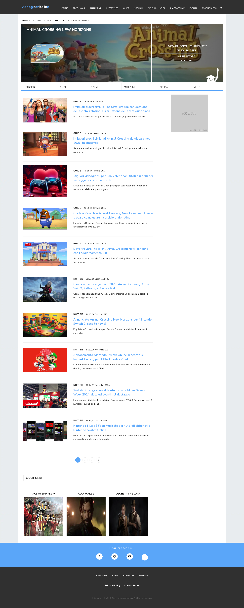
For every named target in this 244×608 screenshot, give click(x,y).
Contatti (128, 575)
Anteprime (130, 87)
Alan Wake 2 (86, 493)
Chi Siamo (101, 575)
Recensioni (29, 87)
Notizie (95, 87)
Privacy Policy (112, 585)
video (197, 87)
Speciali (164, 87)
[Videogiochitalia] (35, 7)
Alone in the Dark (128, 493)
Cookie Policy (131, 585)
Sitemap (143, 575)
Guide (63, 87)
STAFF (115, 575)
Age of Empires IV (44, 493)
